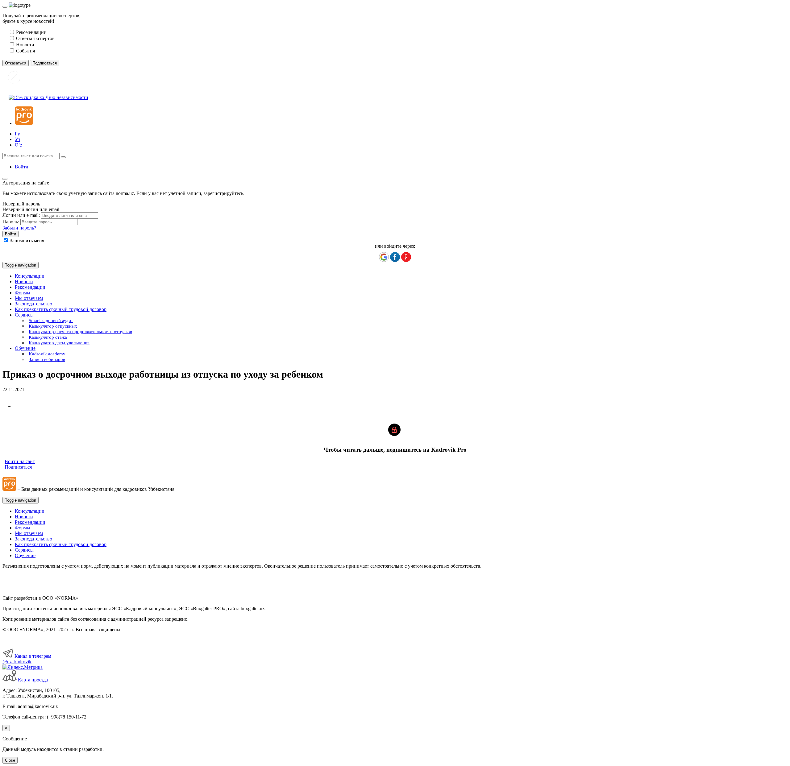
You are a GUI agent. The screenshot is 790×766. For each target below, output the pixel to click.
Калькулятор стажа (48, 337)
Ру (17, 133)
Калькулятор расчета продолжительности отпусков (80, 331)
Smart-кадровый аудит (51, 320)
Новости (24, 281)
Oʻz (18, 144)
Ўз (17, 139)
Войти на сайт (20, 461)
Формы (22, 292)
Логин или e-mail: (21, 215)
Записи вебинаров (47, 359)
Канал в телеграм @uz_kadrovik (26, 658)
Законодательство (33, 303)
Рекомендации (30, 287)
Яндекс (406, 257)
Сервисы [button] (24, 314)
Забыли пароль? (19, 227)
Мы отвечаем (29, 298)
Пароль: (10, 221)
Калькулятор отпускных (53, 326)
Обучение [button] (25, 348)
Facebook (395, 257)
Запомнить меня (27, 240)
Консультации (29, 276)
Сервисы (24, 550)
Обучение (25, 555)
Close (10, 760)
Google (384, 257)
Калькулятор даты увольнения (59, 342)
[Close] (4, 7)
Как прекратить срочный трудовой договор (60, 309)
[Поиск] (63, 157)
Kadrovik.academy (47, 353)
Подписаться (18, 467)
